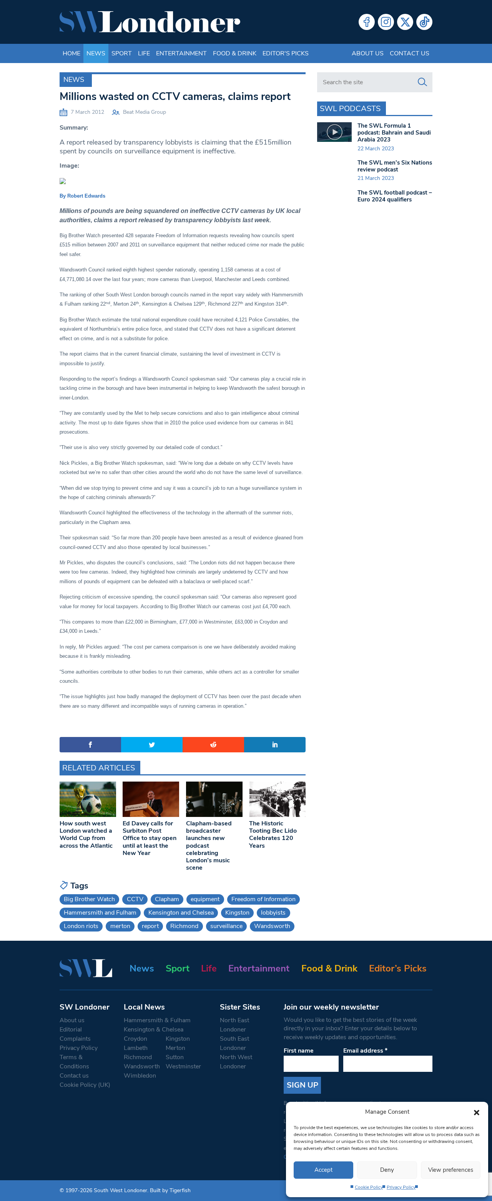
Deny (387, 1170)
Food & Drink (234, 53)
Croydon (135, 1039)
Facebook (367, 22)
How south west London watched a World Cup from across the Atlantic (86, 834)
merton (120, 926)
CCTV (135, 899)
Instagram (386, 22)
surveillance (226, 926)
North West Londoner (236, 1062)
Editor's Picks (286, 53)
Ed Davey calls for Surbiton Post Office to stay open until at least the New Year (149, 838)
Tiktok (424, 22)
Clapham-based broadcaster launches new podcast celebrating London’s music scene (209, 845)
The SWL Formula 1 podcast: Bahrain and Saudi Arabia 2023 (394, 132)
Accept (323, 1170)
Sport (121, 53)
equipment (205, 899)
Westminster (183, 1066)
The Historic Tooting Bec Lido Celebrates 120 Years (273, 834)
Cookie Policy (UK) (85, 1085)
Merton (175, 1048)
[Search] (422, 82)
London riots (81, 926)
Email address (365, 1051)
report (150, 926)
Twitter (405, 22)
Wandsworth (272, 926)
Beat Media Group (144, 112)
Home (71, 53)
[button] (476, 1112)
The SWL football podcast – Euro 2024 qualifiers (394, 196)
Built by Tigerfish (170, 1190)
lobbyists (273, 912)
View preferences (450, 1170)
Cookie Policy (369, 1187)
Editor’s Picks (398, 968)
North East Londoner (234, 1025)
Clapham (167, 899)
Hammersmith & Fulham (157, 1020)
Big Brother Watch (89, 899)
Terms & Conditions (74, 1062)
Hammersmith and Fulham (100, 912)
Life (144, 53)
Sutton (175, 1057)
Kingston (237, 912)
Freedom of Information (263, 899)
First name (299, 1051)
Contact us (409, 53)
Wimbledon (140, 1075)
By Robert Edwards (82, 196)
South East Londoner (234, 1043)
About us (368, 53)
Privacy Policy (401, 1187)
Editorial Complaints (75, 1034)
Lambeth (136, 1048)
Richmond (184, 926)
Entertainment (181, 53)
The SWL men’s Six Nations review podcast (394, 166)
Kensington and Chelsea (181, 912)
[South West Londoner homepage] (150, 22)
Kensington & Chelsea (153, 1029)
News (95, 53)
